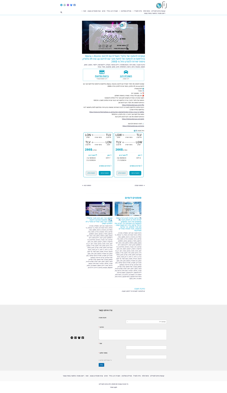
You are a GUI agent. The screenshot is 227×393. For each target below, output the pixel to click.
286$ (88, 149)
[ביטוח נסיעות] (102, 72)
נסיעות (100, 267)
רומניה (125, 268)
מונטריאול (138, 254)
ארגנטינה (130, 239)
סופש (113, 67)
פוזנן (124, 260)
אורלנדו (139, 235)
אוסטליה (125, 233)
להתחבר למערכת (137, 291)
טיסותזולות (123, 67)
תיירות (96, 267)
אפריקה (139, 239)
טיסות (129, 67)
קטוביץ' (135, 266)
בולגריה (134, 241)
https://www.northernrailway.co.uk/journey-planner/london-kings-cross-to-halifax (116, 112)
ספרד (103, 67)
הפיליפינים (121, 247)
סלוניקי (130, 258)
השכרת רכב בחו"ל (112, 11)
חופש (86, 65)
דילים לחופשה (137, 272)
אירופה (128, 237)
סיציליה (135, 258)
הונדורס (127, 247)
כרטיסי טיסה (118, 276)
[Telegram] (61, 5)
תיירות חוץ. (91, 267)
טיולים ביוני (125, 274)
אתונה (121, 239)
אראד (135, 239)
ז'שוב (140, 251)
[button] (133, 11)
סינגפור (139, 258)
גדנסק (127, 243)
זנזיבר (136, 251)
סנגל (126, 258)
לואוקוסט (110, 267)
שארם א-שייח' (119, 268)
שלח (101, 365)
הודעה (101, 327)
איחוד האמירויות (132, 235)
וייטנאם (129, 249)
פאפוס (128, 260)
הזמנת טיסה (135, 173)
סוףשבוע (108, 67)
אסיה (119, 237)
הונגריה (132, 247)
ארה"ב (126, 239)
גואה (123, 243)
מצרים (126, 254)
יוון (118, 251)
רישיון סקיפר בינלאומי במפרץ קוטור (154, 13)
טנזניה (124, 251)
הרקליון (134, 249)
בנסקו (135, 243)
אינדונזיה (132, 237)
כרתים (136, 252)
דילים (103, 265)
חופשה (143, 67)
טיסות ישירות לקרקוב (135, 276)
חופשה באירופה (121, 272)
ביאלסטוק (120, 241)
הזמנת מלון (122, 173)
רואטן (132, 268)
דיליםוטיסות (101, 65)
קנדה (123, 266)
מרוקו (121, 254)
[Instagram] (68, 5)
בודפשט (139, 241)
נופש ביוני (138, 278)
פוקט (118, 260)
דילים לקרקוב (129, 272)
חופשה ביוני (138, 274)
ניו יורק (126, 256)
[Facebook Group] (71, 5)
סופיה (122, 256)
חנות (84, 11)
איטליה (125, 235)
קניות (99, 67)
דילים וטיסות (115, 65)
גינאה (120, 243)
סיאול (118, 256)
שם (100, 343)
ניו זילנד (131, 256)
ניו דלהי (136, 256)
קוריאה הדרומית (129, 264)
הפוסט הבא (86, 185)
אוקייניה (120, 233)
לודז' (129, 252)
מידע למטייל (138, 11)
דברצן (133, 245)
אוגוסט (90, 263)
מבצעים (105, 267)
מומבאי (117, 252)
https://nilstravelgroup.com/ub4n (133, 119)
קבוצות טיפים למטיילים (158, 11)
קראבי (139, 268)
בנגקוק (139, 243)
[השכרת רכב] (126, 72)
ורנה (121, 249)
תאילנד (135, 270)
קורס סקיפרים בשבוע (94, 11)
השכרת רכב (126, 76)
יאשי (121, 251)
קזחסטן (139, 266)
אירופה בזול (118, 270)
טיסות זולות (146, 11)
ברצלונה (131, 243)
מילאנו (133, 254)
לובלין (132, 252)
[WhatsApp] (65, 5)
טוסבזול (137, 67)
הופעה (90, 65)
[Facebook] (74, 5)
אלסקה (123, 237)
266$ (119, 149)
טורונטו (128, 251)
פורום (103, 11)
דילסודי (95, 65)
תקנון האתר (113, 387)
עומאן (139, 260)
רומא (128, 268)
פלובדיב (133, 262)
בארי (118, 239)
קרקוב (136, 268)
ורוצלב (124, 249)
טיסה (133, 67)
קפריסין (120, 266)
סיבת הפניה (102, 318)
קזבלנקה (122, 264)
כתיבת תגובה (141, 65)
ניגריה (139, 256)
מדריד (121, 252)
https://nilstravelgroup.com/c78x (133, 105)
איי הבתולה (120, 235)
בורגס (125, 241)
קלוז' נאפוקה (129, 266)
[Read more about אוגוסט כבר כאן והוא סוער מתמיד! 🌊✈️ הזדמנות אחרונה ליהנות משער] (99, 208)
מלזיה (129, 254)
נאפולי (118, 254)
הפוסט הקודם (140, 185)
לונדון (117, 67)
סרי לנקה (118, 258)
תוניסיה (131, 270)
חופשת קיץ (132, 274)
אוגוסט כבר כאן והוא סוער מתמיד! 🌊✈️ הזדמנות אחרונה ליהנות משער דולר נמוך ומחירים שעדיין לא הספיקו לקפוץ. (99, 220)
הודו (135, 247)
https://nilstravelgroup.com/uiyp (133, 126)
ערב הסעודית (134, 260)
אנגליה (108, 65)
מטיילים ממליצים (126, 11)
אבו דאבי (130, 233)
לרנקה (125, 252)
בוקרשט (130, 241)
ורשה (118, 249)
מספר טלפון (103, 353)
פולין (121, 260)
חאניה (132, 251)
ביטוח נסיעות (102, 76)
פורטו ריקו (138, 262)
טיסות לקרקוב (126, 276)
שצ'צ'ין (139, 270)
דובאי (130, 245)
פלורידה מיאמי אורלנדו (124, 262)
